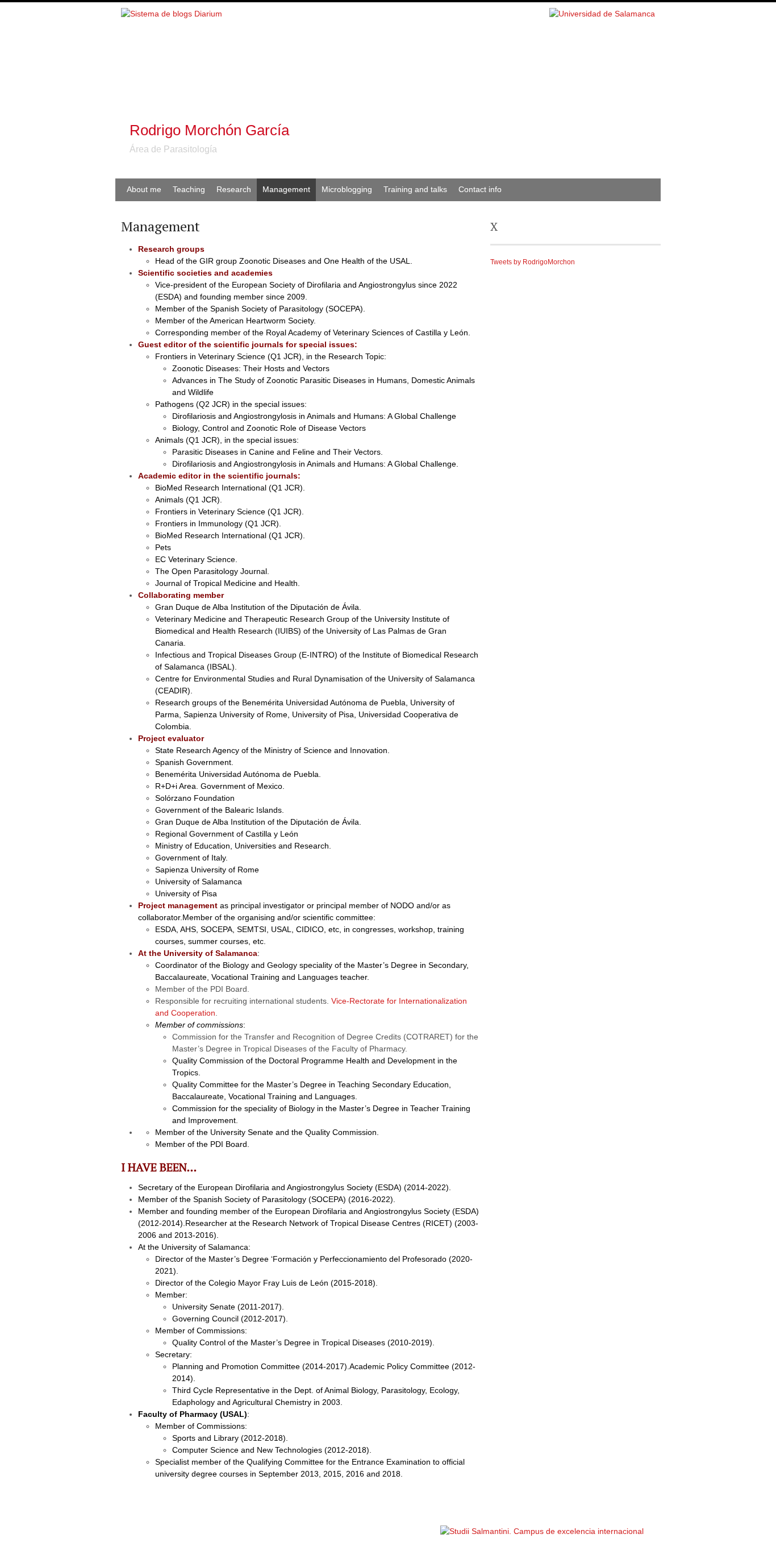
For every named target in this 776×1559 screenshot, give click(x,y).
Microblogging (347, 189)
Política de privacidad (404, 1526)
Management (286, 189)
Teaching (189, 189)
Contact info (480, 189)
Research (233, 189)
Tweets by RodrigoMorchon (532, 262)
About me (144, 189)
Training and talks (415, 189)
